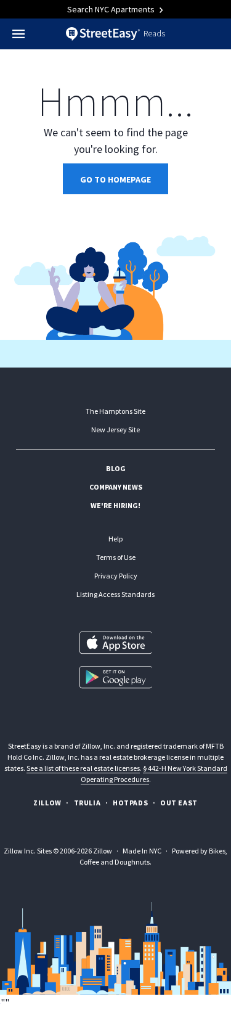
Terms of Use (116, 557)
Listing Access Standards (115, 594)
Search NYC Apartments (111, 9)
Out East (179, 802)
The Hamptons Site (115, 411)
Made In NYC (142, 850)
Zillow (47, 802)
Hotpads (130, 802)
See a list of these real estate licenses (83, 768)
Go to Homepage (115, 179)
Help (115, 538)
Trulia (87, 802)
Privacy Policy (115, 575)
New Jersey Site (115, 429)
